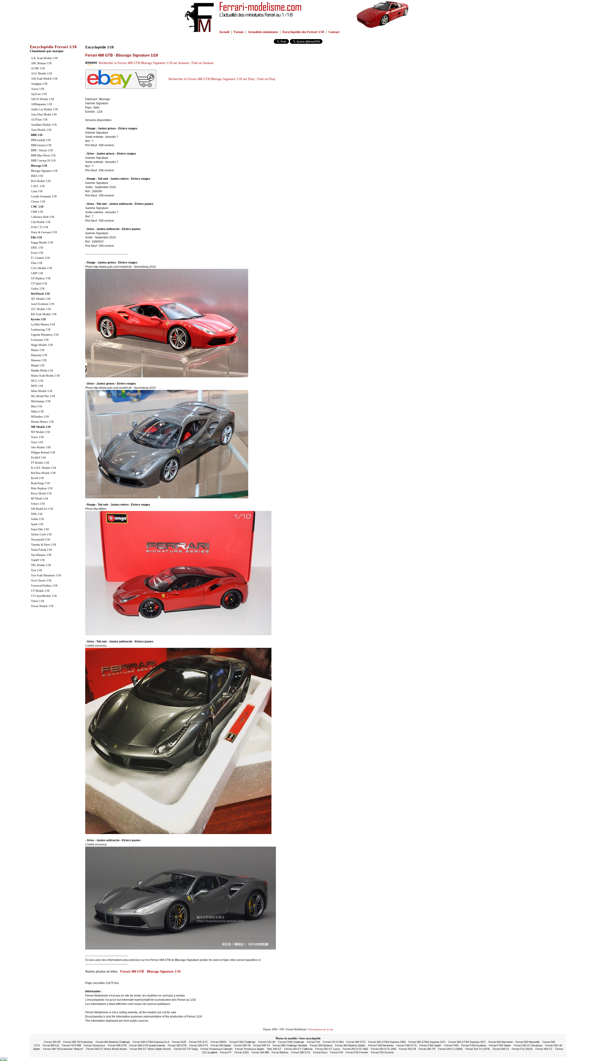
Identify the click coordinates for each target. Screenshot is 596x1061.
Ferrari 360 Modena (321, 1045)
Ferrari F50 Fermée (357, 1052)
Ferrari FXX (313, 1042)
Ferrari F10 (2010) (522, 1048)
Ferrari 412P (179, 1042)
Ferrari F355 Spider (430, 1045)
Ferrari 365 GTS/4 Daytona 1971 (467, 1042)
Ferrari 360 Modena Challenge (113, 1042)
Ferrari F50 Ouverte (382, 1052)
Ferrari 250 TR (427, 1048)
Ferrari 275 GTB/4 (333, 1042)
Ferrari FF (226, 1052)
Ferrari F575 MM (71, 1045)
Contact (334, 32)
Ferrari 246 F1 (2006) (450, 1048)
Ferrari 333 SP (52, 1042)
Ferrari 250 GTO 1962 (355, 1048)
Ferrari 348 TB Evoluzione (78, 1042)
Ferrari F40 (336, 1052)
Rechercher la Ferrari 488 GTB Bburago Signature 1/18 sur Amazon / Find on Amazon (155, 63)
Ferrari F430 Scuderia (473, 1045)
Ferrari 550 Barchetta (500, 1042)
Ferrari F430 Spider (500, 1045)
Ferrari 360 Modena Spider (350, 1045)
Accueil (224, 32)
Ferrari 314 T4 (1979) (477, 1048)
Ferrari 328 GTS (198, 1045)
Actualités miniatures (263, 32)
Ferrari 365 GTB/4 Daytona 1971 (427, 1042)
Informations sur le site (320, 1029)
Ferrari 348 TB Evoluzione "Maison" (63, 1048)
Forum (239, 32)
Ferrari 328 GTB (177, 1045)
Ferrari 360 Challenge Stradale (290, 1045)
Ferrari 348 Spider (221, 1045)
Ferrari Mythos (280, 1052)
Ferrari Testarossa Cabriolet (216, 1048)
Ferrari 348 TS (261, 1045)
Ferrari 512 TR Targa (186, 1048)
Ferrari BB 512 (51, 1045)
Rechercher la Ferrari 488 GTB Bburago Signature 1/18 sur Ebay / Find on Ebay (221, 79)
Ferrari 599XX (219, 1042)
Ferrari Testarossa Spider (249, 1048)
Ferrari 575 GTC (198, 1042)
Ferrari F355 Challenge (242, 1042)
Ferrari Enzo (320, 1052)
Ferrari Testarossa (94, 1045)
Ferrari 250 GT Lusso (327, 1048)
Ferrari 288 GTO (356, 1042)
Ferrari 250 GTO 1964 (383, 1048)
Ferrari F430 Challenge (291, 1042)
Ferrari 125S (241, 1052)
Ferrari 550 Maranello (527, 1042)
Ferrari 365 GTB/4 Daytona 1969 (387, 1042)
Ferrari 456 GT (543, 1048)
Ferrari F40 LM (266, 1042)
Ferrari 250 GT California (298, 1048)
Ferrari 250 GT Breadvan (528, 1045)
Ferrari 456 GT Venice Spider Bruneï (150, 1048)
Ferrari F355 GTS (406, 1045)
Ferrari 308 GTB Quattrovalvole (147, 1045)
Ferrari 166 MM (260, 1052)
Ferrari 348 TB (242, 1045)
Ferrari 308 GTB (117, 1045)
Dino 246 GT (274, 1048)
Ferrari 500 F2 (501, 1048)
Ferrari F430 (451, 1045)
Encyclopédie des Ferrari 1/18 (303, 32)
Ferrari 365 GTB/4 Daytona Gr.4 (151, 1042)
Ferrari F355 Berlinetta (380, 1045)
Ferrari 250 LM (407, 1048)
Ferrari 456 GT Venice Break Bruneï (106, 1048)
